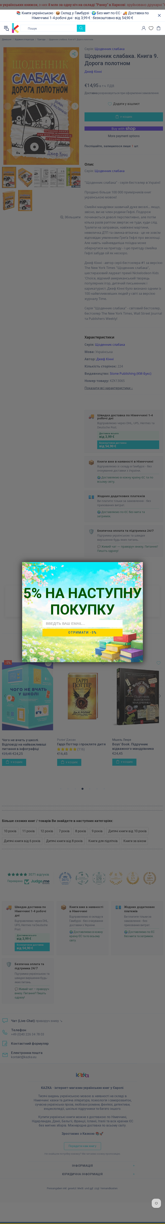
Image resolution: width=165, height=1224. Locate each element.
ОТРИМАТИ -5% (82, 632)
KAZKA (15, 28)
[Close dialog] (137, 567)
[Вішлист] (151, 28)
